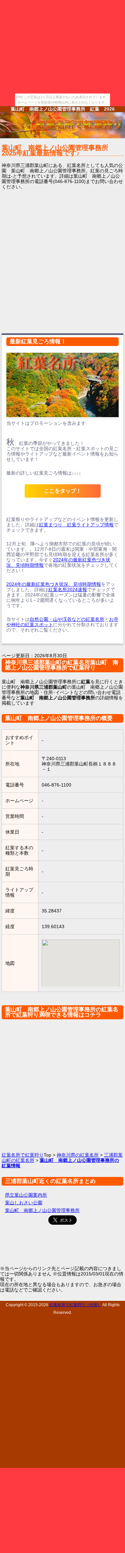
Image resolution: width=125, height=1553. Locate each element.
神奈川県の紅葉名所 (78, 1155)
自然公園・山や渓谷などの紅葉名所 (67, 619)
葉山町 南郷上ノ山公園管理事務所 (42, 1210)
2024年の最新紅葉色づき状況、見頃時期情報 (53, 584)
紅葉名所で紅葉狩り (23, 1155)
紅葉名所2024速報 (67, 589)
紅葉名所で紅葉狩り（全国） (75, 1305)
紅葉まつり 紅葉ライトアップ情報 (76, 524)
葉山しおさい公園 (23, 1202)
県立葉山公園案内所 (26, 1195)
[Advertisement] (62, 260)
